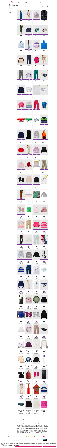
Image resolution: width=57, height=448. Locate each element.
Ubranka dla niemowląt (31, 431)
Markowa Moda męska (45, 432)
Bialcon (43, 430)
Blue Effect (37, 432)
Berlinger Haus (26, 430)
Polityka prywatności (17, 440)
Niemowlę (30, 439)
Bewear (39, 430)
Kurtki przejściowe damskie (25, 431)
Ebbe (42, 431)
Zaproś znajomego (9, 439)
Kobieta (10, 11)
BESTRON (32, 430)
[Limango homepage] (11, 1)
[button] (47, 1)
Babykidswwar (21, 431)
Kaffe (22, 432)
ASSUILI (20, 433)
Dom (9, 13)
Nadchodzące (37, 439)
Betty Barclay (37, 430)
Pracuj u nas (9, 440)
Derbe (18, 433)
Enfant (44, 430)
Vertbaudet (18, 431)
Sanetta (44, 431)
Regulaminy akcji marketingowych (18, 439)
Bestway (34, 430)
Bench (46, 431)
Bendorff (18, 430)
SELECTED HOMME (19, 432)
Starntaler (40, 432)
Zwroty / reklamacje (23, 439)
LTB (41, 432)
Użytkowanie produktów (24, 440)
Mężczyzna (10, 12)
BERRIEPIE (29, 430)
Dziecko (29, 440)
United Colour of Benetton (22, 430)
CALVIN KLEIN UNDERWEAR (26, 432)
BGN (41, 430)
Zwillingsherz (30, 432)
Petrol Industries (34, 432)
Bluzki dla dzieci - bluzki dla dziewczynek (37, 431)
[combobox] (42, 2)
